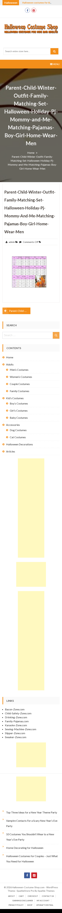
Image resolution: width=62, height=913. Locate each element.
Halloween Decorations (19, 444)
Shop (29, 905)
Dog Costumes (18, 430)
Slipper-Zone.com (15, 733)
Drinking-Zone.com (16, 717)
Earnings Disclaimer (23, 900)
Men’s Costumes (19, 369)
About (11, 896)
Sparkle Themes (46, 890)
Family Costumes (19, 391)
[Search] (54, 51)
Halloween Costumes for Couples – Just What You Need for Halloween (32, 858)
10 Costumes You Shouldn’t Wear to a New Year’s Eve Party (30, 837)
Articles (10, 451)
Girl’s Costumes (19, 410)
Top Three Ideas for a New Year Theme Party (31, 812)
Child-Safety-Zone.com (18, 713)
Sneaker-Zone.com (15, 737)
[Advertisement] (31, 508)
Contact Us (48, 896)
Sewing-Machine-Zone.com (20, 729)
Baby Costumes (19, 417)
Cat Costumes (18, 437)
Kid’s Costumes (15, 398)
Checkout (33, 896)
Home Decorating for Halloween (24, 847)
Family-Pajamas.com (17, 721)
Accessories (13, 424)
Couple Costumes (20, 383)
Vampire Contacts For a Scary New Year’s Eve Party (31, 823)
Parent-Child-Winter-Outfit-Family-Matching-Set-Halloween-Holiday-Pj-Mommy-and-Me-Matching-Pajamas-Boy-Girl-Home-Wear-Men (19, 310)
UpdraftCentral (44, 905)
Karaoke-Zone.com (16, 725)
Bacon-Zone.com (14, 709)
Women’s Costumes (21, 376)
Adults (10, 364)
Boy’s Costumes (19, 403)
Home (9, 357)
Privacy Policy (16, 905)
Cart (21, 896)
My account (43, 900)
